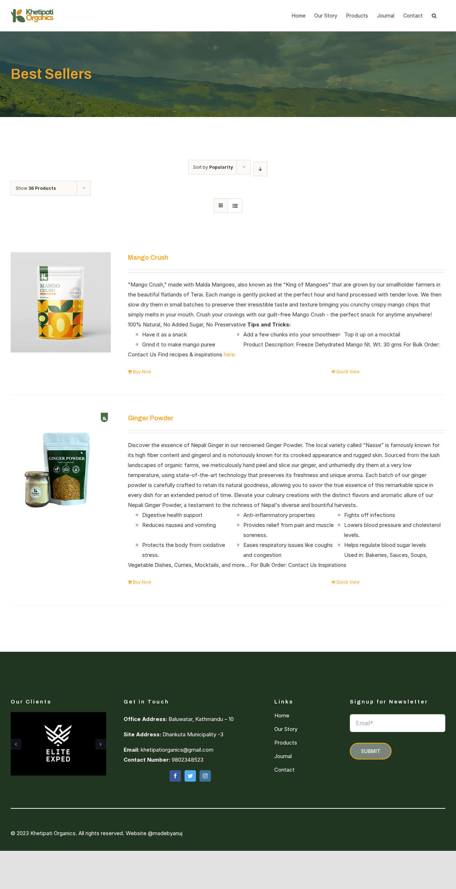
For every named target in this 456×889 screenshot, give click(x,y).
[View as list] (235, 206)
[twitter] (190, 776)
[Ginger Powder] (61, 463)
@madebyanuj (165, 833)
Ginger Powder (150, 418)
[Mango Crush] (61, 302)
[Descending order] (261, 169)
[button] (434, 15)
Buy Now (142, 371)
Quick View (348, 371)
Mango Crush (148, 257)
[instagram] (205, 776)
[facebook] (175, 776)
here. (230, 354)
